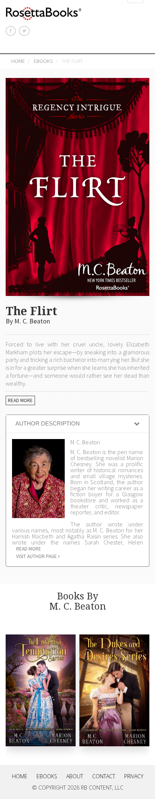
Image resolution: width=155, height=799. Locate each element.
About (74, 776)
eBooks (43, 61)
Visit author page (37, 556)
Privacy (133, 776)
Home (18, 61)
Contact (103, 776)
